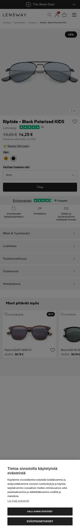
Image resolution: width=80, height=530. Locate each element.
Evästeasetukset (40, 521)
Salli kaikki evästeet (40, 511)
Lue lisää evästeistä (18, 501)
